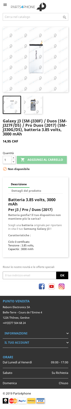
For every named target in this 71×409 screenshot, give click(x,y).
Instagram (61, 286)
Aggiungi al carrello (42, 160)
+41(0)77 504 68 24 (14, 323)
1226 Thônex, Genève (16, 317)
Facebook (42, 286)
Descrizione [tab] (19, 184)
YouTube (51, 286)
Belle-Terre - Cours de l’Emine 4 (22, 312)
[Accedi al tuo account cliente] (59, 5)
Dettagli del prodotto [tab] (26, 190)
